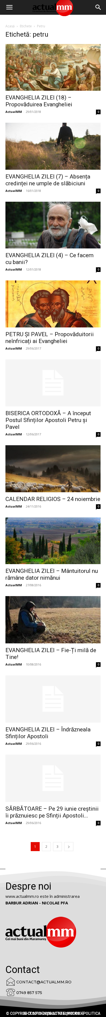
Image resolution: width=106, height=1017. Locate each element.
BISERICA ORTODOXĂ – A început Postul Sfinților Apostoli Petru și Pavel (48, 420)
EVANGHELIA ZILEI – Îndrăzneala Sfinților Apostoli (48, 733)
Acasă (10, 26)
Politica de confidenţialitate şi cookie (61, 1013)
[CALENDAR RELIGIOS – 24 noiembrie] (53, 468)
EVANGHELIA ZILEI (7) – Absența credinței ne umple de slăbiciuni (47, 180)
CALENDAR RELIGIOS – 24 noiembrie (52, 499)
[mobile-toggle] (9, 7)
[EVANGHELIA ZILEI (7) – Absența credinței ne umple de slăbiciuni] (53, 146)
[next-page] (68, 846)
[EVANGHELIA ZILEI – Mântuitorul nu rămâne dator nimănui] (53, 540)
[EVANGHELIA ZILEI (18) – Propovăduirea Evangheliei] (53, 67)
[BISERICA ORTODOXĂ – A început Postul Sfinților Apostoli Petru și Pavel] (53, 383)
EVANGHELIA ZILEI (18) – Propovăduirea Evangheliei (38, 101)
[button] (98, 7)
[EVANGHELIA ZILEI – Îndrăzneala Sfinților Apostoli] (53, 699)
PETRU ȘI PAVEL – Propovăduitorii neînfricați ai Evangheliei (49, 337)
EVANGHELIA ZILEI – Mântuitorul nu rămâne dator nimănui (51, 574)
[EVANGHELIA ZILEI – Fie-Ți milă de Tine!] (53, 619)
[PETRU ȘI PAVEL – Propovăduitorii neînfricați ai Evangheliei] (53, 303)
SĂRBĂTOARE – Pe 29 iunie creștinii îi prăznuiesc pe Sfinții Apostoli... (52, 812)
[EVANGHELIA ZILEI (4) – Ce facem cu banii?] (53, 225)
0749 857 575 (29, 992)
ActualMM (13, 112)
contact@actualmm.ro (43, 982)
